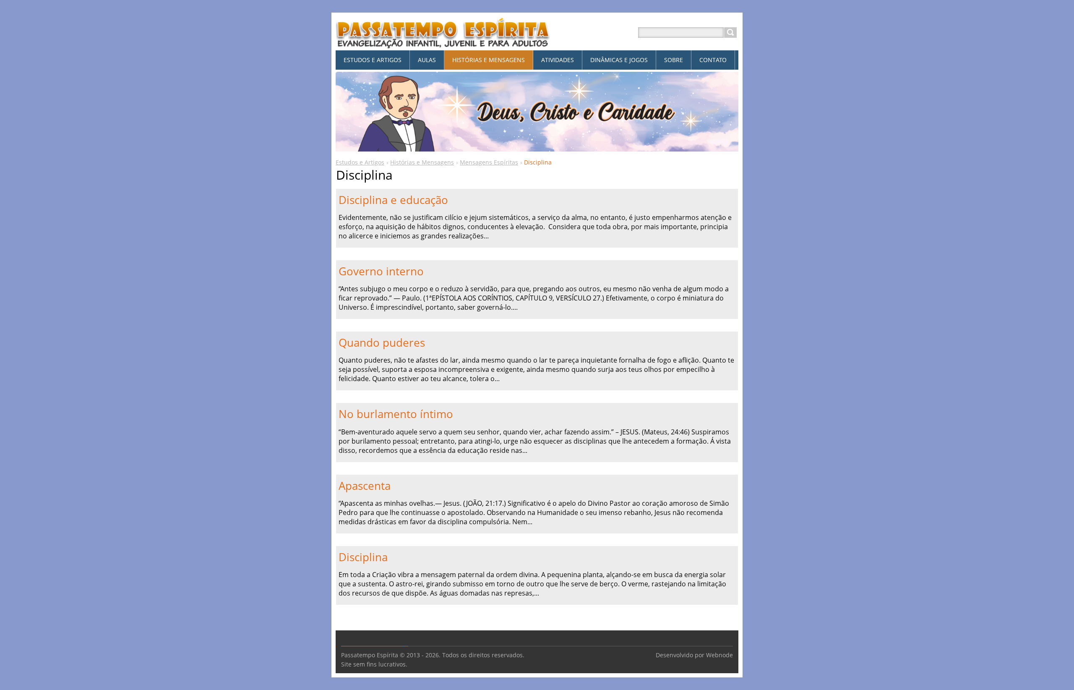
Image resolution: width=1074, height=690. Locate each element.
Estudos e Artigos (360, 162)
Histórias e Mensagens (422, 162)
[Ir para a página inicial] (443, 42)
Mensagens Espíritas (489, 162)
